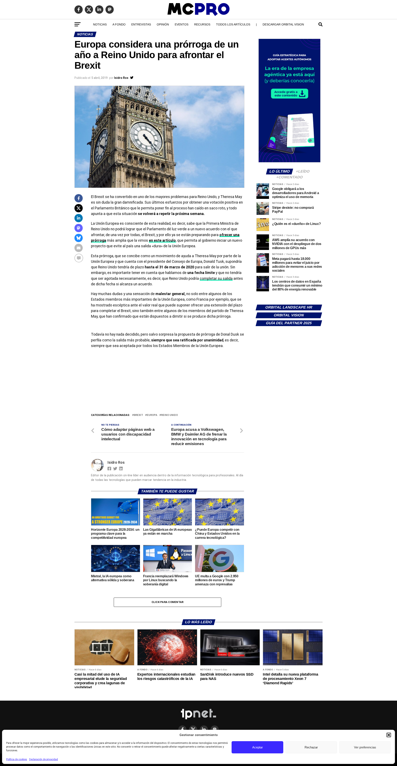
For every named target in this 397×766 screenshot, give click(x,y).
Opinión (163, 24)
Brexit (138, 415)
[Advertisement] (167, 382)
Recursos (202, 24)
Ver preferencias (365, 747)
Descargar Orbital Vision (283, 24)
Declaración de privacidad (43, 759)
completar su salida (216, 278)
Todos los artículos (233, 24)
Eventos (181, 24)
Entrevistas (141, 24)
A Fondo (119, 24)
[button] (389, 735)
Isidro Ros (121, 77)
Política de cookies (16, 759)
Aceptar (257, 747)
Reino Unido (169, 415)
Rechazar (311, 747)
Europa (152, 415)
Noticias (100, 24)
